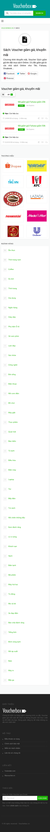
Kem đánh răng (13, 527)
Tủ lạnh (10, 451)
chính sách (14, 806)
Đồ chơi (10, 403)
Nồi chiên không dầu (15, 518)
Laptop (9, 479)
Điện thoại (11, 384)
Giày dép (10, 317)
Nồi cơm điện (12, 393)
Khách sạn (11, 546)
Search (39, 13)
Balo (8, 661)
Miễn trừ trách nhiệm (12, 748)
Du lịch (9, 279)
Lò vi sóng (11, 537)
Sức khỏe (10, 355)
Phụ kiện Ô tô (11, 327)
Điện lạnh (10, 565)
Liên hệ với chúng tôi (12, 753)
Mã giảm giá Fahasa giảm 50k (31, 126)
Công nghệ (11, 365)
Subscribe (42, 798)
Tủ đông (10, 594)
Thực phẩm (11, 422)
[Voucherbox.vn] (25, 5)
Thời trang (10, 288)
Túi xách (10, 508)
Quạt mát (10, 432)
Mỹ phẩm (10, 575)
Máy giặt (10, 413)
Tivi (8, 489)
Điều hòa (10, 460)
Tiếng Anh (11, 632)
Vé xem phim (11, 336)
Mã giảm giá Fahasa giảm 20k (31, 102)
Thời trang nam (12, 260)
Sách (9, 556)
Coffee (9, 269)
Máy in (9, 670)
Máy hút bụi (11, 584)
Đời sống (10, 374)
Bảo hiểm (10, 441)
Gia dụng (10, 298)
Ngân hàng (10, 308)
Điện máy (10, 470)
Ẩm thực (9, 250)
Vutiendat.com (10, 771)
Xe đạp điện (11, 613)
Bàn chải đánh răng (14, 623)
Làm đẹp (10, 346)
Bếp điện (10, 498)
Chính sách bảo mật (12, 744)
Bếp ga (9, 680)
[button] (9, 73)
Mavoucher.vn (10, 775)
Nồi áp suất (11, 651)
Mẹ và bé (10, 604)
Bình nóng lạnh (13, 642)
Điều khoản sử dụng (12, 739)
